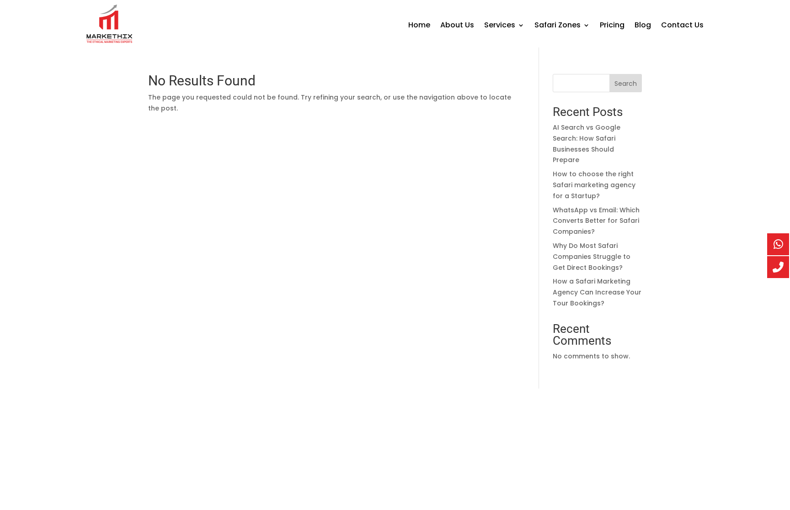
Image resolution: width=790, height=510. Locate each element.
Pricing (612, 26)
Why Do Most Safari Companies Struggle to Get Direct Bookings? (591, 256)
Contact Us (682, 26)
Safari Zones (557, 26)
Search (625, 83)
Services (499, 26)
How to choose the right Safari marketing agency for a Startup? (594, 184)
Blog (643, 26)
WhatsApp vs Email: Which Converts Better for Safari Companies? (596, 221)
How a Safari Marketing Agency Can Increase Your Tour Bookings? (597, 292)
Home (419, 26)
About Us (457, 26)
